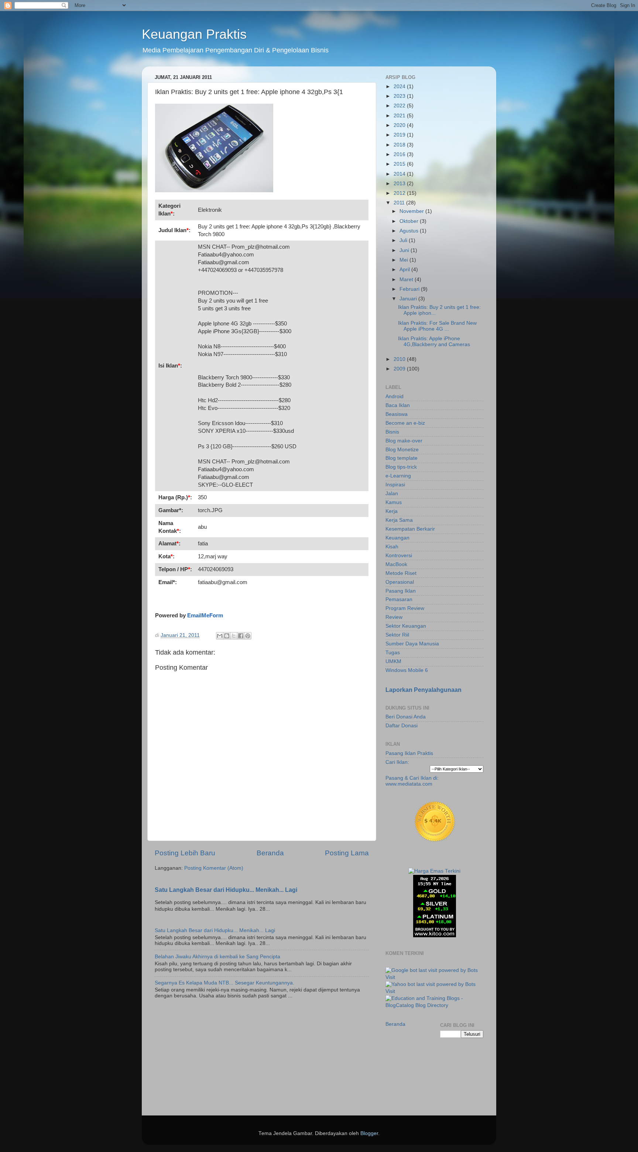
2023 (400, 96)
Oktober (409, 221)
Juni (405, 250)
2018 (400, 145)
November (412, 211)
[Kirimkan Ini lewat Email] (219, 635)
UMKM (393, 661)
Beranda (270, 853)
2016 (400, 154)
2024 (400, 86)
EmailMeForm (205, 615)
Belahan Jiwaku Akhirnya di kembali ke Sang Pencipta (217, 956)
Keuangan (397, 538)
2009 (400, 369)
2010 (400, 359)
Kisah (391, 546)
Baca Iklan (397, 405)
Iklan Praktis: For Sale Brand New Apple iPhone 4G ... (437, 326)
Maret (407, 279)
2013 (400, 183)
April (405, 269)
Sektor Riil (397, 635)
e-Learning (398, 476)
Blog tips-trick (401, 467)
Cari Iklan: (397, 762)
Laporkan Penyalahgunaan (423, 690)
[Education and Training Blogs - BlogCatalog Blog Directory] (434, 1005)
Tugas (392, 652)
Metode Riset (400, 573)
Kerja (391, 511)
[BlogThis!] (226, 635)
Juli (404, 240)
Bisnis (392, 432)
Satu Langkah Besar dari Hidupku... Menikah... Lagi (226, 890)
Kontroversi (398, 555)
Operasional (399, 582)
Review (393, 617)
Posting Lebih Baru (185, 853)
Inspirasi (395, 484)
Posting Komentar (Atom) (213, 868)
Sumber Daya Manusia (412, 643)
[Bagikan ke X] (233, 635)
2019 (400, 135)
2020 (400, 125)
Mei (404, 260)
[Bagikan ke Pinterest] (247, 635)
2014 (400, 174)
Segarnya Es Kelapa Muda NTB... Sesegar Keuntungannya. (224, 983)
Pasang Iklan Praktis (409, 753)
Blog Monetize (402, 449)
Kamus (393, 502)
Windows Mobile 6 (406, 670)
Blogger (369, 1133)
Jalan (391, 493)
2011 (400, 203)
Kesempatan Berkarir (410, 529)
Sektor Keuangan (405, 626)
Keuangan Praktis (194, 34)
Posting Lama (347, 853)
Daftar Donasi (401, 725)
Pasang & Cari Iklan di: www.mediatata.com (412, 781)
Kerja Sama (399, 520)
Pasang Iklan (400, 591)
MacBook (396, 564)
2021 (400, 115)
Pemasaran (398, 599)
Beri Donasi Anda (405, 717)
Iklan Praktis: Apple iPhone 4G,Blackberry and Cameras (434, 341)
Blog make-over (403, 441)
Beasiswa (396, 414)
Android (394, 396)
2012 (400, 193)
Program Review (404, 608)
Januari (408, 298)
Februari (410, 289)
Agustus (409, 231)
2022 (400, 105)
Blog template (401, 458)
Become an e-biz (405, 423)
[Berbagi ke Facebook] (240, 635)
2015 (400, 164)
